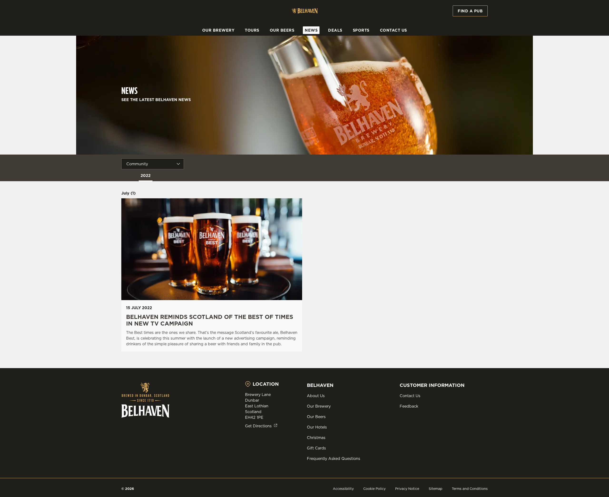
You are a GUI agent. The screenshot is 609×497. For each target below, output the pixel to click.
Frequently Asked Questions (333, 458)
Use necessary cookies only (461, 28)
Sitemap (435, 488)
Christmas (316, 437)
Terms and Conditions (470, 488)
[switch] (245, 44)
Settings (352, 44)
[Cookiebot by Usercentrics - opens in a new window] (139, 44)
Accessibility (343, 488)
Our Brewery (319, 406)
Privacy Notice (407, 488)
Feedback (409, 406)
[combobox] (152, 163)
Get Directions (258, 426)
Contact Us (410, 395)
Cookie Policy (374, 488)
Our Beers (316, 416)
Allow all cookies (461, 12)
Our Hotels (317, 427)
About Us (316, 395)
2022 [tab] (146, 175)
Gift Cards (316, 448)
